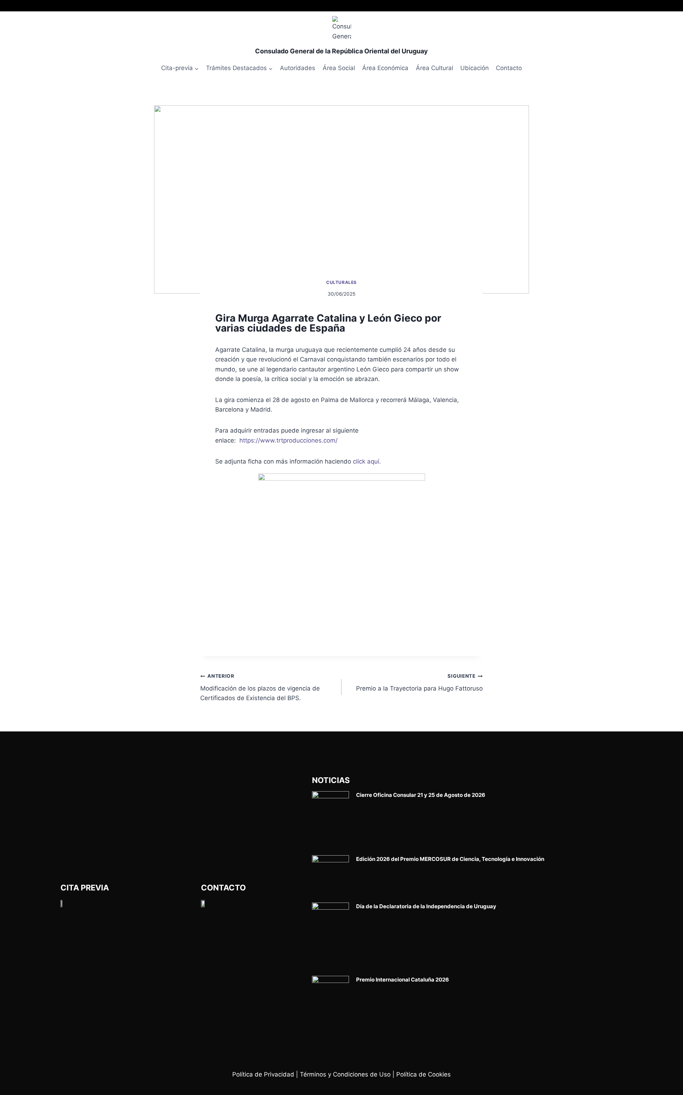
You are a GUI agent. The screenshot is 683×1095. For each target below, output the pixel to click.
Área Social (339, 68)
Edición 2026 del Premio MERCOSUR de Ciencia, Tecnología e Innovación (450, 859)
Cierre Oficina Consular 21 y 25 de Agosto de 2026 (420, 795)
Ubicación (474, 68)
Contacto (509, 68)
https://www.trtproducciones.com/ (288, 440)
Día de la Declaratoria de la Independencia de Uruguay (426, 906)
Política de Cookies (423, 1074)
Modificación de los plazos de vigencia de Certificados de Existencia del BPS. (260, 687)
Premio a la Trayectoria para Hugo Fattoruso (419, 682)
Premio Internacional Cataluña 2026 (402, 979)
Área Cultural (434, 68)
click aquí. (367, 461)
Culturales (341, 282)
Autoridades (297, 68)
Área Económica (385, 68)
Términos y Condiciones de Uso (345, 1074)
